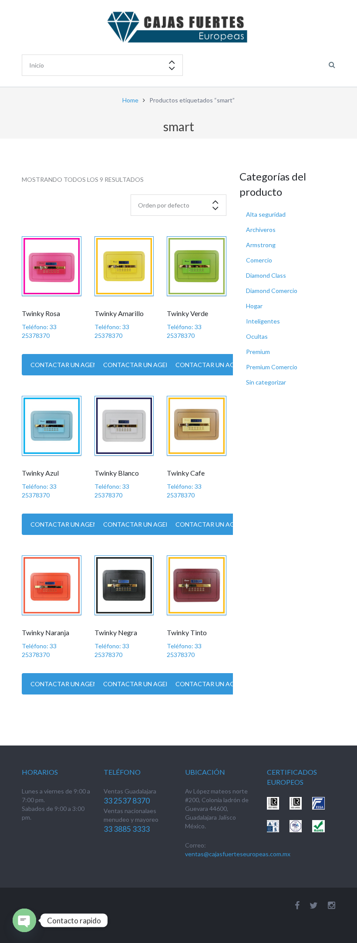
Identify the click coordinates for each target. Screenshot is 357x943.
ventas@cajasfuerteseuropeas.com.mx (237, 854)
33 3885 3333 (127, 829)
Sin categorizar (266, 382)
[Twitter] (314, 905)
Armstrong (261, 245)
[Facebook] (297, 905)
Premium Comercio (271, 367)
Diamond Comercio (271, 290)
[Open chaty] (24, 920)
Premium (258, 351)
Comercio (259, 260)
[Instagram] (331, 905)
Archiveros (261, 229)
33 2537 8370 (127, 800)
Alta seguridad (266, 214)
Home (130, 100)
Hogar (254, 306)
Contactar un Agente (67, 364)
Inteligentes (263, 321)
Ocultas (257, 336)
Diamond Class (266, 275)
